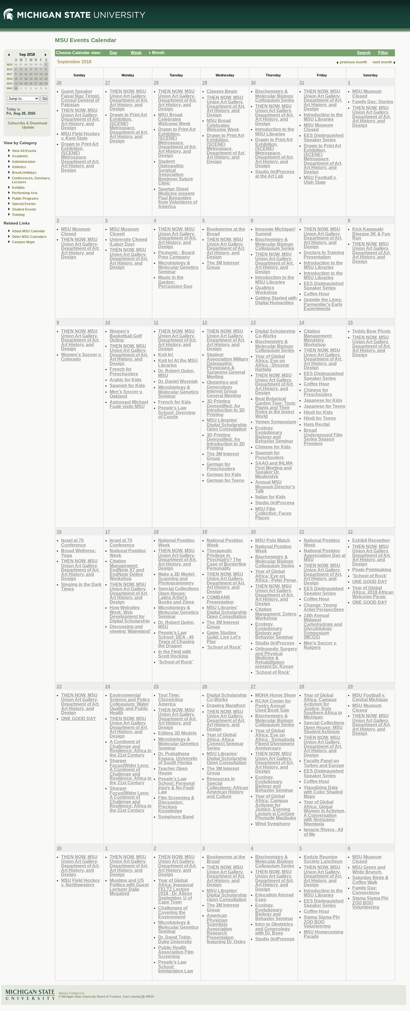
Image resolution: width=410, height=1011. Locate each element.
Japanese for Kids (323, 400)
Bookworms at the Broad (226, 231)
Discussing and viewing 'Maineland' (130, 629)
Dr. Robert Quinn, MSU (176, 373)
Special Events (24, 204)
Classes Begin (222, 91)
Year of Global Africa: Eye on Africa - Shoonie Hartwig (272, 363)
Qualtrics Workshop (266, 290)
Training (18, 215)
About (62, 993)
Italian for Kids (270, 496)
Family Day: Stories (372, 101)
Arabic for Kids (125, 379)
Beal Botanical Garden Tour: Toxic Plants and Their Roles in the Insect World (275, 407)
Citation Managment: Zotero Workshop (275, 614)
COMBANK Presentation (220, 599)
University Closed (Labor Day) (128, 242)
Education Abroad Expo (274, 897)
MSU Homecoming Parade (323, 934)
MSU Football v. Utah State (320, 180)
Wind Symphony (272, 823)
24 (21, 83)
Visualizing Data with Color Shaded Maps (323, 792)
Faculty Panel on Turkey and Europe (324, 763)
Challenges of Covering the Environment (172, 912)
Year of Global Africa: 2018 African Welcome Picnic (373, 592)
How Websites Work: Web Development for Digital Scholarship (130, 614)
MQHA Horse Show (275, 695)
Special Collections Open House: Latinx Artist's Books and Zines (178, 595)
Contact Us (76, 993)
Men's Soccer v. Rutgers (320, 645)
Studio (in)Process (275, 502)
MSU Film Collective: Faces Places (273, 513)
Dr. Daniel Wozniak (178, 381)
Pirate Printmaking (371, 569)
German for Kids (224, 474)
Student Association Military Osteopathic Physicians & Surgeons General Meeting (227, 365)
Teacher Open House (173, 771)
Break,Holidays (24, 173)
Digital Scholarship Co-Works (275, 333)
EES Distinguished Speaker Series (324, 138)
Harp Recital (317, 424)
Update (28, 127)
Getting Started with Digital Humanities (276, 300)
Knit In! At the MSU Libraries (178, 363)
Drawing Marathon (226, 705)
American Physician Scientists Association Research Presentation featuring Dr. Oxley (226, 928)
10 (21, 74)
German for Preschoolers (221, 466)
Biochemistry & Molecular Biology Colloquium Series (274, 96)
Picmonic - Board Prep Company (176, 255)
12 (31, 74)
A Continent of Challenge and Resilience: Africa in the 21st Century (130, 748)
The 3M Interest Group (223, 265)
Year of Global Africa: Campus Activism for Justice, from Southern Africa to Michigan (323, 706)
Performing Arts (25, 193)
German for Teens (225, 480)
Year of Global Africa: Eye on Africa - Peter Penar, (276, 576)
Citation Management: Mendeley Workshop (318, 338)
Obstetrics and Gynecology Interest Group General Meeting (224, 389)
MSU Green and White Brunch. (368, 869)
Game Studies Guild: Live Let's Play (224, 637)
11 (26, 74)
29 (31, 64)
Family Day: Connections (366, 890)
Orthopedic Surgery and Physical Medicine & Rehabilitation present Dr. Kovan (276, 657)
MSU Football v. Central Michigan (370, 697)
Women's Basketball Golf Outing (126, 335)
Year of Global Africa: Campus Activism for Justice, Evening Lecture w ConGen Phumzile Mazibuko (275, 807)
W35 (10, 64)
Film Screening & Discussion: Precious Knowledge (176, 804)
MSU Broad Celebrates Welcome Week (174, 119)
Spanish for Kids (127, 385)
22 (46, 78)
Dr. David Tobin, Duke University (175, 939)
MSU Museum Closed (318, 127)
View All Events (24, 151)
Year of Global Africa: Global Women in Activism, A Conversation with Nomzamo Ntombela (324, 812)
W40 (10, 88)
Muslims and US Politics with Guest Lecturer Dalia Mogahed (129, 887)
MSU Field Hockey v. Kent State (80, 136)
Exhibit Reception (371, 540)
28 (26, 64)
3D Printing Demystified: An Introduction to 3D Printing (226, 408)
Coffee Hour (316, 293)
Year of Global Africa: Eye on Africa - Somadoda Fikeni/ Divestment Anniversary (275, 739)
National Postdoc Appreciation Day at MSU (325, 555)
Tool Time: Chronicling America (170, 699)
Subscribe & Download (27, 123)
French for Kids (174, 401)
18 (26, 78)
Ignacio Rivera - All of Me (323, 832)
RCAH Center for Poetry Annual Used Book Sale (273, 705)
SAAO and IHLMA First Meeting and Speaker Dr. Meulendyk (274, 469)
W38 (10, 78)
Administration (23, 162)
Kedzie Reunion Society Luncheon (323, 859)
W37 (10, 74)
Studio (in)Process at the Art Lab (275, 174)
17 (21, 78)
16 (16, 78)
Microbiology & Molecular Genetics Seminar (178, 267)
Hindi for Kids (318, 412)
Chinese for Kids (273, 446)
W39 (10, 83)
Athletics (19, 167)
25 (26, 83)
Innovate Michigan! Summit (275, 231)
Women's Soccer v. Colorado (81, 357)
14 (41, 74)
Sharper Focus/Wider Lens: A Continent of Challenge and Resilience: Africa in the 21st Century (130, 771)
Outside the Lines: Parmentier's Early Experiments (323, 304)
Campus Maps (23, 242)
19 (31, 78)
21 (41, 78)
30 (36, 64)
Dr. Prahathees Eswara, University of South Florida (177, 758)
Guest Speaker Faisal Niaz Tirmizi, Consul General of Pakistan (80, 98)
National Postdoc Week (128, 553)
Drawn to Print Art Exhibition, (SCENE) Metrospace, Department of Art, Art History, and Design (80, 157)
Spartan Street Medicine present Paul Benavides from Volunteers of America (177, 197)
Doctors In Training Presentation (324, 255)
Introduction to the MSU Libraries (274, 131)
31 (41, 64)
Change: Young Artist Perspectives (324, 607)
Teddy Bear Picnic (371, 331)
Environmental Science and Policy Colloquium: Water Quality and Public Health (130, 704)
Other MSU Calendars (29, 237)
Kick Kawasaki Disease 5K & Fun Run (371, 233)
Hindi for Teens (320, 418)
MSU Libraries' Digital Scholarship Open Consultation (227, 424)
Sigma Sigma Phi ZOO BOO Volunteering (322, 921)
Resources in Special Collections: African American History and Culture (227, 787)
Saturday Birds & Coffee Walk (370, 880)
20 (36, 78)
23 (16, 83)
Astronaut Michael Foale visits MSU (129, 404)
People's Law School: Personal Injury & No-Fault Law (176, 785)
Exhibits (18, 188)
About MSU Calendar (28, 231)
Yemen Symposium (275, 421)
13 (36, 74)
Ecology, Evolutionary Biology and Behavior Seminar (274, 434)
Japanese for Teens (324, 406)
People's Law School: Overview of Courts (176, 412)
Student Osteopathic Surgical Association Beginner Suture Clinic (175, 172)
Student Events (24, 209)
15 (46, 74)
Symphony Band (176, 816)
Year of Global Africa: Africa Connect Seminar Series (225, 741)
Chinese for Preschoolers (318, 392)
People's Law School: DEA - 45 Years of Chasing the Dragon (176, 639)
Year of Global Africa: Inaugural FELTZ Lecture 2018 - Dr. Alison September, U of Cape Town (175, 891)
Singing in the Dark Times (81, 587)
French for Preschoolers (124, 371)
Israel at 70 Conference (73, 542)
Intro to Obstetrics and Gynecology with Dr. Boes (274, 928)
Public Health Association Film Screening (176, 952)
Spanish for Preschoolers (269, 455)
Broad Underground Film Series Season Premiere (323, 437)
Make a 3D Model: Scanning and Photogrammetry (176, 578)
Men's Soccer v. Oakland (126, 394)
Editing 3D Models (177, 732)
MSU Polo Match (272, 540)
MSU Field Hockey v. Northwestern (80, 882)
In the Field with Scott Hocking (174, 654)
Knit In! (165, 354)
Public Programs (25, 199)
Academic (20, 156)
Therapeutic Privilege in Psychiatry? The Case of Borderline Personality (226, 559)
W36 (10, 69)
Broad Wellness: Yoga (78, 553)
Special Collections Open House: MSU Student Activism (324, 727)
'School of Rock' (175, 661)
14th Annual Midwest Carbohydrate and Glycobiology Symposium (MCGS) (323, 626)
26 (16, 64)
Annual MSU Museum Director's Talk (275, 486)
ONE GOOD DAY (369, 581)
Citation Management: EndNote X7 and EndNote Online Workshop (127, 569)
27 (21, 64)
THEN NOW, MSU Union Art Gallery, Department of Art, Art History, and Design (80, 119)
